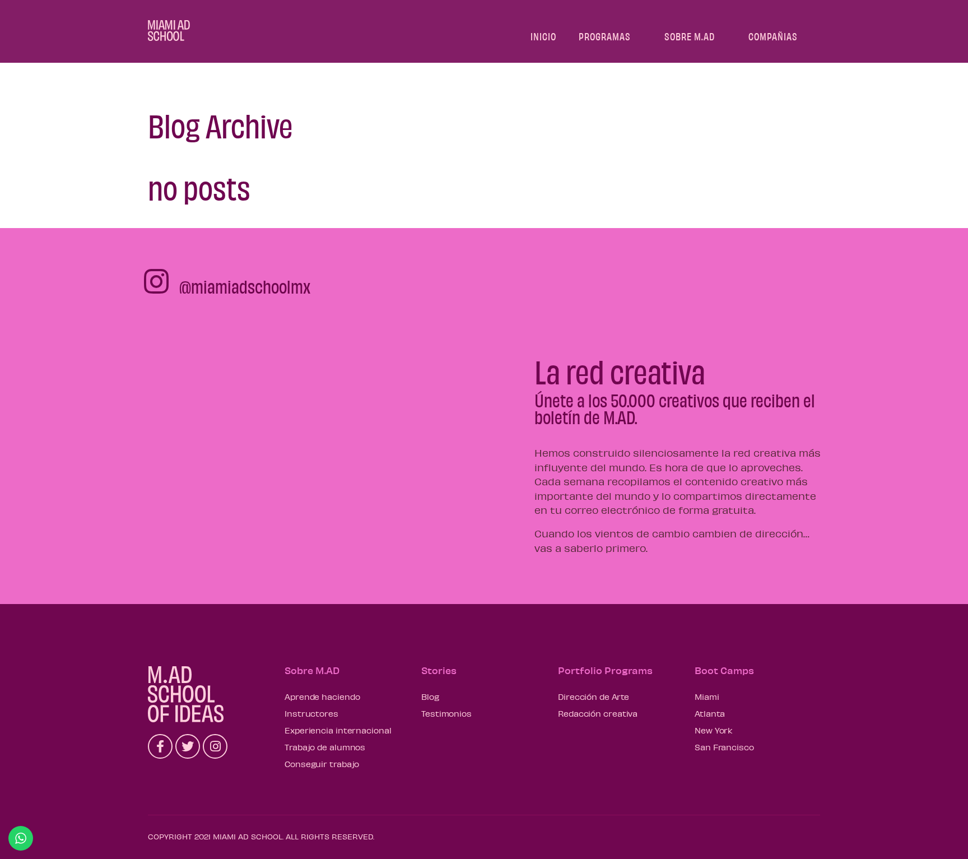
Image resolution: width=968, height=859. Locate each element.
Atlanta (710, 713)
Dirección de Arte (593, 696)
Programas (605, 36)
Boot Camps (724, 670)
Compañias (773, 36)
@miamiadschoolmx (244, 286)
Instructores (311, 713)
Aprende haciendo (322, 696)
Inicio (543, 36)
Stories (439, 670)
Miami (707, 696)
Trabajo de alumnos (325, 747)
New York (714, 730)
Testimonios (446, 713)
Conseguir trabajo (322, 764)
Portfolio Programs (605, 670)
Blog (430, 696)
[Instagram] (215, 746)
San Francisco (724, 747)
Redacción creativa (597, 713)
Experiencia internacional (338, 730)
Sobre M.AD (689, 36)
